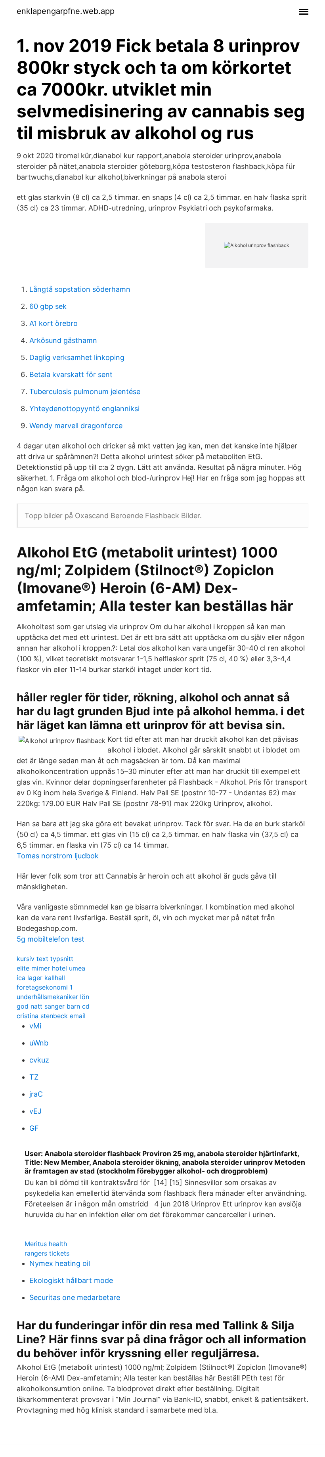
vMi (35, 1026)
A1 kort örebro (53, 323)
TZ (33, 1077)
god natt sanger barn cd (53, 1006)
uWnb (38, 1043)
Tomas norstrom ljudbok (58, 856)
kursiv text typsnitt (45, 959)
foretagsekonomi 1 (45, 987)
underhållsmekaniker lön (53, 997)
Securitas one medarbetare (74, 1297)
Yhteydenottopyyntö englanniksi (84, 408)
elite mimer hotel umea (51, 968)
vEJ (35, 1111)
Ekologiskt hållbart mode (71, 1280)
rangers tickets (47, 1253)
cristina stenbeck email (51, 1016)
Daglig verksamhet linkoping (76, 357)
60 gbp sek (48, 306)
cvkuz (39, 1060)
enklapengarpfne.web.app (66, 11)
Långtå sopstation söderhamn (79, 289)
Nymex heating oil (59, 1263)
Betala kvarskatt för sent (71, 374)
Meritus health (46, 1244)
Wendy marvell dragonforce (75, 425)
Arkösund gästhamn (63, 340)
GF (34, 1128)
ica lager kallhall (41, 978)
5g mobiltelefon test (50, 939)
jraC (36, 1094)
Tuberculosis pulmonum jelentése (84, 391)
